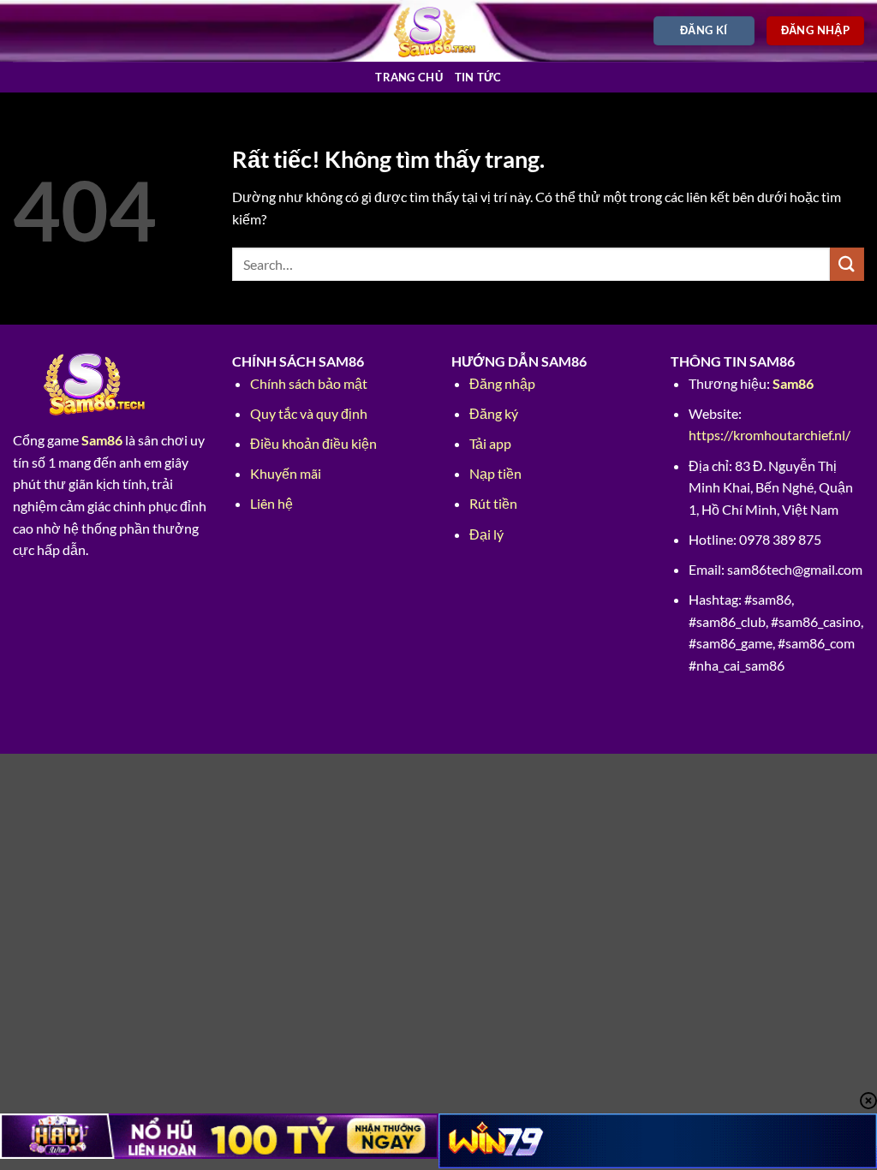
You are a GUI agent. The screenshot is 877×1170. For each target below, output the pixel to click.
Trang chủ (408, 77)
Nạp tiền (495, 473)
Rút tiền (493, 503)
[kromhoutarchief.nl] (439, 30)
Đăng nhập (502, 383)
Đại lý (486, 534)
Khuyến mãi (285, 473)
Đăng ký (493, 413)
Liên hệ (271, 503)
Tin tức (478, 77)
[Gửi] (847, 264)
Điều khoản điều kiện (313, 443)
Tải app (490, 443)
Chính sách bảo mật (308, 383)
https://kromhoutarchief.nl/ (769, 435)
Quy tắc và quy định (308, 413)
